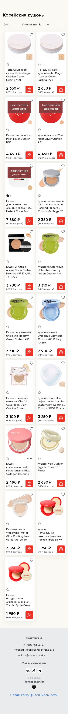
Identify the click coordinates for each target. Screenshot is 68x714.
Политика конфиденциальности (33, 695)
